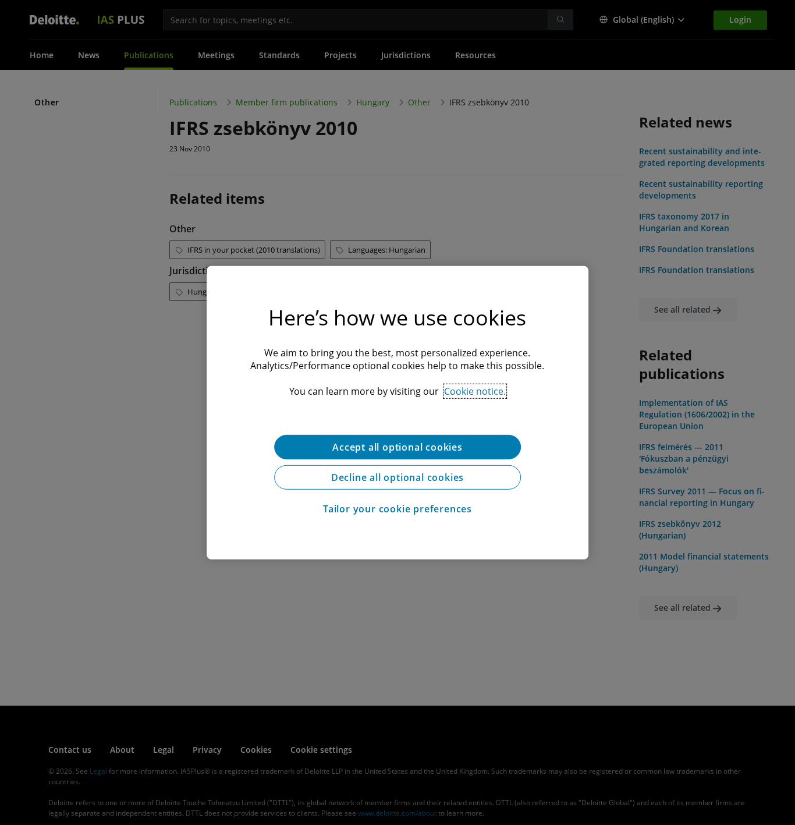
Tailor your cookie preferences (397, 508)
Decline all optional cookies (397, 476)
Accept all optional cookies (397, 446)
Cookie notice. (475, 390)
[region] (397, 412)
